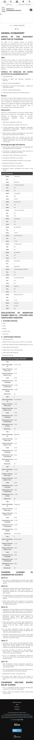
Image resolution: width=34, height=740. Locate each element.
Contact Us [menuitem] (17, 707)
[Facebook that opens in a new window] (16, 29)
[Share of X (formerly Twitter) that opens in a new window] (18, 29)
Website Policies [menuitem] (17, 702)
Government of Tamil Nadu (24, 4)
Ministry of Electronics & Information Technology (12, 717)
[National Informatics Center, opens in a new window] (17, 731)
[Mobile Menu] (31, 9)
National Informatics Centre (26, 715)
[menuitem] (4, 1)
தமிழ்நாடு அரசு (9, 4)
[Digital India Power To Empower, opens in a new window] (17, 737)
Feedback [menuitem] (17, 709)
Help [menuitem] (17, 704)
